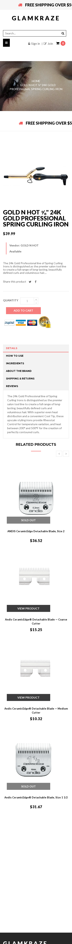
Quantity (10, 300)
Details (11, 348)
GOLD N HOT (30, 245)
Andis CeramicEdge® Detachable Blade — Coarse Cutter (36, 621)
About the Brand (19, 370)
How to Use (14, 355)
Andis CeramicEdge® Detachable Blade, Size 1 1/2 (36, 797)
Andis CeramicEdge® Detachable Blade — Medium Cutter (36, 710)
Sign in (35, 43)
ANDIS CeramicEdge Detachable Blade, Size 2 (36, 531)
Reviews (12, 386)
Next (66, 454)
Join (50, 43)
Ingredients (15, 363)
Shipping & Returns (20, 378)
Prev (59, 454)
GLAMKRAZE (36, 18)
